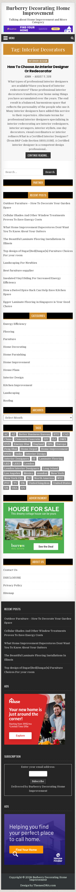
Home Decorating (14, 346)
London (29, 463)
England (38, 444)
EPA (50, 444)
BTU (56, 434)
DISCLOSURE (12, 577)
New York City (13, 478)
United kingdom (39, 483)
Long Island (50, 468)
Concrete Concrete (27, 439)
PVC (7, 483)
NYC (60, 478)
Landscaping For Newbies (20, 262)
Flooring (8, 331)
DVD (7, 444)
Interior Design (38, 61)
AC (6, 434)
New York (57, 473)
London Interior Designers (21, 468)
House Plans (11, 369)
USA (14, 487)
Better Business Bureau (34, 434)
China (8, 439)
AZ (13, 434)
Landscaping (11, 392)
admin (28, 76)
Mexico (28, 473)
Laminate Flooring (51, 458)
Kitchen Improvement (17, 385)
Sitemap (8, 593)
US (6, 487)
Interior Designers (16, 458)
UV (23, 487)
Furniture (9, 339)
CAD (66, 434)
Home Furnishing (14, 354)
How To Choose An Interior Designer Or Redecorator (38, 69)
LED (7, 463)
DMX (63, 439)
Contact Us (10, 569)
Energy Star (22, 444)
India (18, 453)
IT (34, 458)
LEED (17, 463)
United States (62, 483)
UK (23, 483)
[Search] (72, 38)
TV (15, 483)
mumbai (42, 473)
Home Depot (29, 448)
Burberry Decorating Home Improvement (38, 10)
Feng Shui (10, 448)
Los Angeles (12, 473)
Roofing (8, 400)
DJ (54, 439)
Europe (61, 444)
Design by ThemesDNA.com (38, 885)
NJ (29, 478)
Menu (12, 38)
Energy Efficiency (14, 323)
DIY (46, 439)
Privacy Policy (12, 585)
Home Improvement (16, 362)
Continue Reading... (39, 155)
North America (44, 478)
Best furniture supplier (18, 270)
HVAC (8, 453)
